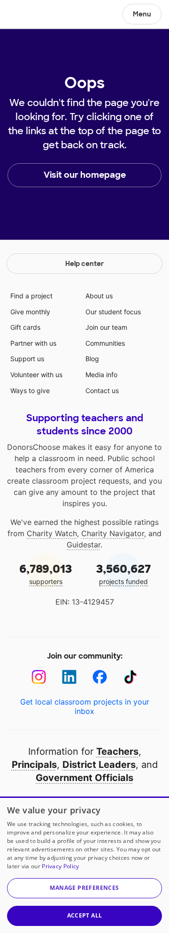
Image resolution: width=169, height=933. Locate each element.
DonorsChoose (30, 15)
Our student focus (113, 312)
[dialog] (84, 864)
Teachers (117, 751)
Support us (27, 359)
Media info (101, 375)
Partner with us (33, 343)
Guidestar (83, 544)
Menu (142, 14)
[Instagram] (38, 677)
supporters (45, 573)
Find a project (31, 296)
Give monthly (30, 312)
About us (99, 296)
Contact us (102, 390)
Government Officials (84, 777)
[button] (84, 888)
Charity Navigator (112, 533)
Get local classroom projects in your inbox (84, 706)
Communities (105, 343)
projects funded (123, 573)
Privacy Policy (60, 866)
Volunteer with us (36, 375)
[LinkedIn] (69, 677)
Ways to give (30, 390)
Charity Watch (52, 533)
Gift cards (25, 327)
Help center (84, 263)
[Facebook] (99, 677)
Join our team (106, 327)
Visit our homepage (85, 175)
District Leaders (99, 764)
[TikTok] (130, 677)
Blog (92, 359)
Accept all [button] (84, 915)
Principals (34, 764)
